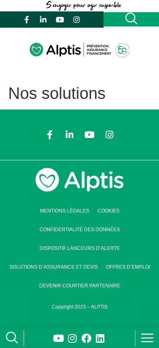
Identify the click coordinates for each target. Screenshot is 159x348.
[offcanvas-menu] (147, 338)
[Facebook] (86, 338)
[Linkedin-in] (43, 19)
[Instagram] (76, 19)
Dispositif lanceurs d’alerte (80, 248)
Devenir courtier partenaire (79, 286)
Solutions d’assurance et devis (53, 267)
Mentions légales (64, 211)
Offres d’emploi (128, 267)
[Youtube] (60, 19)
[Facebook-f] (26, 19)
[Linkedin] (100, 338)
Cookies (108, 211)
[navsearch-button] (10, 338)
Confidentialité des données (80, 229)
